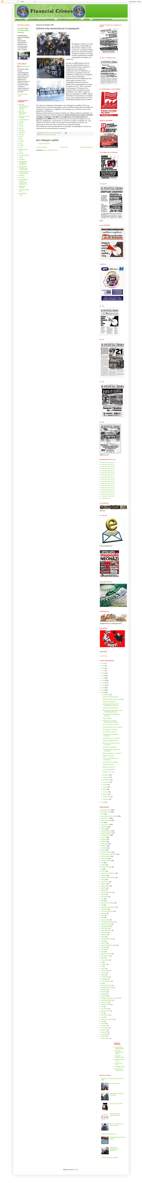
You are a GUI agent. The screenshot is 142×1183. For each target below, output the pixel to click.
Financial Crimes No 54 (107, 466)
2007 (103, 802)
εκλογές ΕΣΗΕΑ (105, 920)
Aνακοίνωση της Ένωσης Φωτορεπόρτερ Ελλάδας (110, 721)
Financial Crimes (25, 66)
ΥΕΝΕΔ (103, 894)
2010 (103, 688)
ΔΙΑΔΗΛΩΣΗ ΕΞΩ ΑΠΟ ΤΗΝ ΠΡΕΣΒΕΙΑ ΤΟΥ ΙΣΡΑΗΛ (111, 704)
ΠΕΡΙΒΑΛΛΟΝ (105, 1015)
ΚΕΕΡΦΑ (87, 19)
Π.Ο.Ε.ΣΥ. (103, 837)
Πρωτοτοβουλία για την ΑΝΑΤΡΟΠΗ (24, 172)
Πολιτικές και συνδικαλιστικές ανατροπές (114, 1149)
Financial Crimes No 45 (107, 481)
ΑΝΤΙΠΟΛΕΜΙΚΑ (106, 856)
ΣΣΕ (102, 905)
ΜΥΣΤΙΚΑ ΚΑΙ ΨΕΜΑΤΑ (107, 903)
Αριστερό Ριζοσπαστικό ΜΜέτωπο (23, 112)
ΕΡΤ (102, 822)
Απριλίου (105, 792)
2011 (103, 685)
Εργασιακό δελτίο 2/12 (109, 767)
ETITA (102, 951)
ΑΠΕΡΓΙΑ (103, 875)
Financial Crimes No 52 (107, 468)
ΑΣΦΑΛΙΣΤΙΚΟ (105, 886)
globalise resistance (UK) (119, 1056)
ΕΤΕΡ (20, 139)
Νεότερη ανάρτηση (42, 147)
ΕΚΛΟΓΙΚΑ (104, 909)
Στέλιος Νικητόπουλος (107, 1019)
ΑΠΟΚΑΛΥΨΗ (105, 977)
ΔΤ (102, 869)
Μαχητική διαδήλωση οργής (110, 697)
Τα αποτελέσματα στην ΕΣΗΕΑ (109, 1157)
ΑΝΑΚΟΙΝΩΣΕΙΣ (105, 926)
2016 (103, 673)
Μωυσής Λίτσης (105, 1011)
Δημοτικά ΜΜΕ (107, 718)
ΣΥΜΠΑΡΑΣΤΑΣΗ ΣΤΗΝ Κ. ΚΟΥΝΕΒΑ (113, 699)
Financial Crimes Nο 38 (107, 492)
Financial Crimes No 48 (107, 475)
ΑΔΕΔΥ (103, 975)
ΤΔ (102, 962)
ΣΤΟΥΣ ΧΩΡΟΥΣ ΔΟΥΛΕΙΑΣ (48, 134)
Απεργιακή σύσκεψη (108, 764)
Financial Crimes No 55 (107, 464)
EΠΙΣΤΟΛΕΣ (104, 858)
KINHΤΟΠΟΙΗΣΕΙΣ (106, 930)
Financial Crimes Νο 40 (107, 487)
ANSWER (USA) (120, 1066)
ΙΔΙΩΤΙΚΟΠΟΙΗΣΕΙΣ (106, 1000)
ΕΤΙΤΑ (20, 143)
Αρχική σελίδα (20, 19)
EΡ (102, 966)
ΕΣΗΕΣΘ (21, 134)
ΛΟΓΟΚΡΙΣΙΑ (104, 1008)
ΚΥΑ (102, 1006)
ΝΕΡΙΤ (103, 958)
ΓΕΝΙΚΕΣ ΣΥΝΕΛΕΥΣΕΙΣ (108, 907)
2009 (103, 690)
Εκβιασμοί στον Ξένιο (109, 772)
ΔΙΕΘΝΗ (103, 888)
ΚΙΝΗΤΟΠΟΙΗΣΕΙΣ (106, 833)
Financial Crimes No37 (107, 494)
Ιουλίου (105, 784)
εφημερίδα (104, 1030)
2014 (103, 678)
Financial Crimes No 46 (107, 479)
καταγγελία (104, 1032)
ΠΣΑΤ (102, 1017)
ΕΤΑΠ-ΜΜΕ (104, 932)
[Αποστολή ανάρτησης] (65, 132)
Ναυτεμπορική (105, 960)
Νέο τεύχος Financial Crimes (111, 724)
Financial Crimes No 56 (107, 462)
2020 (103, 666)
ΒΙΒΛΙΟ (103, 890)
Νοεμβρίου (106, 775)
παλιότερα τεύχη (105, 498)
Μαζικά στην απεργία (108, 756)
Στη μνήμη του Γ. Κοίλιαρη (110, 729)
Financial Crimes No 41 (107, 485)
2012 (103, 683)
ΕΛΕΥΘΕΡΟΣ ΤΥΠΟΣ (107, 987)
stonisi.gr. (103, 973)
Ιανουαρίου (106, 799)
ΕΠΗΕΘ (21, 126)
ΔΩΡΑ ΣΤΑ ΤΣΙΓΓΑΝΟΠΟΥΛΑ (111, 708)
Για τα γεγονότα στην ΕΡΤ (110, 732)
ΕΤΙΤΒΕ (21, 145)
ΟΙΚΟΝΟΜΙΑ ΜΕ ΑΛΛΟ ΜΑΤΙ (102, 19)
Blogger (76, 1169)
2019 (103, 668)
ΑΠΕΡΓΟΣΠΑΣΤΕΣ (106, 953)
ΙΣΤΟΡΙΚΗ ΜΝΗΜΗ (106, 852)
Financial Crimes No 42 (107, 483)
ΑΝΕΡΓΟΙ (104, 884)
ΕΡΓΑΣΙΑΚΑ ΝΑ (105, 956)
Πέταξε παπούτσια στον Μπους (111, 738)
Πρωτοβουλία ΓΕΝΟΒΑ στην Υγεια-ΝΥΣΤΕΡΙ (23, 168)
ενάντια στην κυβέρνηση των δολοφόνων (111, 759)
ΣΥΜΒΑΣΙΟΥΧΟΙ (105, 835)
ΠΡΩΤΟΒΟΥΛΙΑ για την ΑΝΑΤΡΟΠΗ (69, 19)
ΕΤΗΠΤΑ (21, 141)
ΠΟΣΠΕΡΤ (22, 159)
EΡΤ (102, 814)
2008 (103, 692)
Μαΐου (105, 789)
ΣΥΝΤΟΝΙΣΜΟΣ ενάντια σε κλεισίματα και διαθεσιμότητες (23, 182)
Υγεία (102, 1021)
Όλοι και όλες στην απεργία (110, 762)
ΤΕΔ (102, 862)
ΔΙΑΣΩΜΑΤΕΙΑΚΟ (24, 120)
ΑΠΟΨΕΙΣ (104, 848)
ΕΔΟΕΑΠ (21, 122)
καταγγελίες (104, 1034)
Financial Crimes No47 (107, 477)
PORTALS (104, 846)
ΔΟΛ (102, 898)
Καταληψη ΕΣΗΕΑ (24, 155)
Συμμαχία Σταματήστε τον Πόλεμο (119, 1052)
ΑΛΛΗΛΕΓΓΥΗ (105, 824)
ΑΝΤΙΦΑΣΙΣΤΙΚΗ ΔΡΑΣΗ (108, 922)
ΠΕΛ (102, 1013)
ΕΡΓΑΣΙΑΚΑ (104, 896)
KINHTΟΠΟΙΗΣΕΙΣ (106, 924)
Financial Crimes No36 (107, 496)
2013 (103, 680)
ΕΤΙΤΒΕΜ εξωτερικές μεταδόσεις (110, 998)
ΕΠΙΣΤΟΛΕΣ (104, 843)
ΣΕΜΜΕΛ (21, 175)
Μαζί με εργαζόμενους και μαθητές (112, 753)
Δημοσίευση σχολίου (44, 143)
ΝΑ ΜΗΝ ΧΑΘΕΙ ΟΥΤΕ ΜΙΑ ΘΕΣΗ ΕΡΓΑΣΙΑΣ (23, 30)
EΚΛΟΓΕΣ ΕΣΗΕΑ (106, 867)
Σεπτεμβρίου (106, 780)
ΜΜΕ (102, 901)
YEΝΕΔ (103, 937)
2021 (103, 663)
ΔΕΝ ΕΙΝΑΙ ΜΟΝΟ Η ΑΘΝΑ (108, 945)
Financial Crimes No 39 (107, 490)
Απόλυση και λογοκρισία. (110, 747)
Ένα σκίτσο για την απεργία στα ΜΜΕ (115, 1114)
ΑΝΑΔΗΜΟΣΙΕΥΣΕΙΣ (107, 939)
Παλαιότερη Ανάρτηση (86, 147)
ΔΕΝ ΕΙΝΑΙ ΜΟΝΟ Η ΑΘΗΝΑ (109, 816)
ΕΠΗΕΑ (21, 124)
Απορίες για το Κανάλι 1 (116, 1103)
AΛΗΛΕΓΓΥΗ (105, 882)
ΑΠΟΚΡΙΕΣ (104, 979)
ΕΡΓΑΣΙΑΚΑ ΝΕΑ (106, 810)
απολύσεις (104, 1025)
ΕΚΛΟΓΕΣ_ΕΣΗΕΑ (106, 985)
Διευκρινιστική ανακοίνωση (108, 1134)
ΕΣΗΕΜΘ (21, 130)
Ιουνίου (105, 787)
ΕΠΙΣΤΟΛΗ (104, 989)
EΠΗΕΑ (103, 865)
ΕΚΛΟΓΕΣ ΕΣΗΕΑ (106, 860)
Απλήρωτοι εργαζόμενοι (109, 701)
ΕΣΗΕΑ (21, 128)
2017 (103, 670)
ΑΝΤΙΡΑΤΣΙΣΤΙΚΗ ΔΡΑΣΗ (108, 877)
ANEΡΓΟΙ (104, 943)
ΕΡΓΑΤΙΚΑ (104, 992)
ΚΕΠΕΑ (21, 153)
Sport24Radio (105, 970)
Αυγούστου (106, 782)
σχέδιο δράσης (105, 1038)
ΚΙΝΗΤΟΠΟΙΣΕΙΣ (106, 1004)
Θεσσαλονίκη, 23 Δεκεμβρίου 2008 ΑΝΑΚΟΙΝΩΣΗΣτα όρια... (112, 711)
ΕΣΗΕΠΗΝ (22, 132)
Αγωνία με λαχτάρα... (115, 1083)
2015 (103, 675)
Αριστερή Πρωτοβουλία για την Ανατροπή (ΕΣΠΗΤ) (24, 107)
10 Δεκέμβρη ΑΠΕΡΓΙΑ (109, 769)
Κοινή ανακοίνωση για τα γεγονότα (112, 727)
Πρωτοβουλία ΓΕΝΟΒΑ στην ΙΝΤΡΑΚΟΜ (23, 163)
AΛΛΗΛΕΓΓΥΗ (105, 818)
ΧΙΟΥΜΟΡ (104, 947)
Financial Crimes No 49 (107, 473)
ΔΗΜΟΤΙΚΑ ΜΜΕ (106, 820)
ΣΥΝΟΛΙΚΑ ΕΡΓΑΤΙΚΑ (107, 911)
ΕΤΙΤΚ (20, 147)
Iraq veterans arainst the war (119, 1069)
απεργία (103, 1023)
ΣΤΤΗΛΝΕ (22, 177)
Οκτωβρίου (106, 777)
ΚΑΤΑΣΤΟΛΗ (104, 1002)
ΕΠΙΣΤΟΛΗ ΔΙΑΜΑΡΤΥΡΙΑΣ (110, 740)
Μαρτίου (105, 794)
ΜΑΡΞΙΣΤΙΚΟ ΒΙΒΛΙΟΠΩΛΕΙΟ (119, 1047)
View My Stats (103, 656)
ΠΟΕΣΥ (21, 157)
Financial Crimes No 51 (107, 471)
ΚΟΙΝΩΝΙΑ (104, 934)
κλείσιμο (103, 1036)
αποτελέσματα (105, 1028)
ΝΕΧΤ (102, 915)
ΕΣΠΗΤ (21, 136)
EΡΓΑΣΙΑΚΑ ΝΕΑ (106, 812)
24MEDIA (104, 964)
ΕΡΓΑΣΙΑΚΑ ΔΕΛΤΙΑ (106, 892)
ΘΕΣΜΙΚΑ (104, 913)
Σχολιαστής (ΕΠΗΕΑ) (22, 187)
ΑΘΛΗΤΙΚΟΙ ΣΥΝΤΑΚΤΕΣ (108, 873)
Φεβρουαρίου (107, 796)
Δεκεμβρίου (106, 694)
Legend (103, 968)
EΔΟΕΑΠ (103, 841)
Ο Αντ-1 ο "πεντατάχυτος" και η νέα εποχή (117, 1124)
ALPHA (103, 949)
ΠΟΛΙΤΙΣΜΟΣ (105, 928)
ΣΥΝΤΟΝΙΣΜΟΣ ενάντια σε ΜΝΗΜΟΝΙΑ (41, 19)
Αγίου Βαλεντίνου (106, 981)
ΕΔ (102, 983)
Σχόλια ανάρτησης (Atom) (50, 150)
